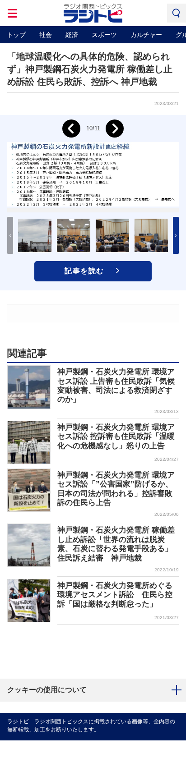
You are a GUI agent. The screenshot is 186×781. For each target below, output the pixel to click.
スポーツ (104, 34)
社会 (45, 34)
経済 (71, 34)
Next (115, 128)
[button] (176, 235)
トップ (16, 34)
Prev (71, 128)
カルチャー (146, 34)
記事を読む (84, 271)
